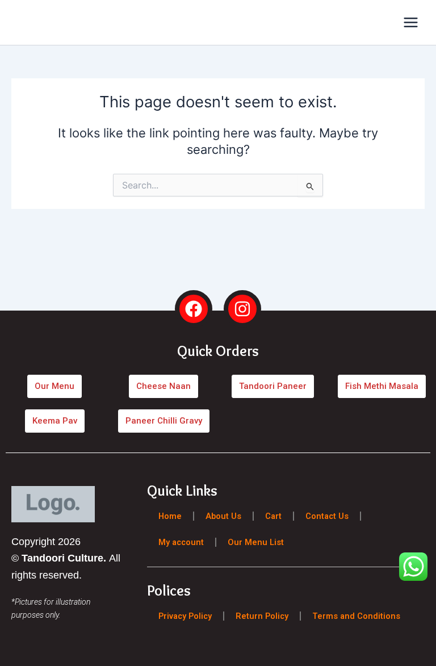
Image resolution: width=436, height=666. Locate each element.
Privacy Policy (185, 615)
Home (170, 515)
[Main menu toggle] (411, 22)
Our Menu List (256, 542)
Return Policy (262, 615)
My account (181, 542)
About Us (223, 515)
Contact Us (327, 515)
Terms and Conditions (356, 615)
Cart (273, 515)
